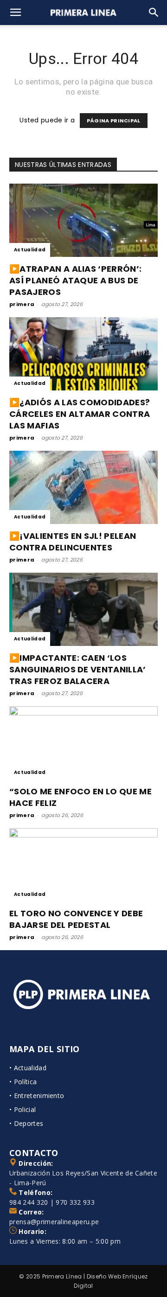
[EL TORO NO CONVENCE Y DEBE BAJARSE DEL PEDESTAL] (83, 864)
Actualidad (29, 249)
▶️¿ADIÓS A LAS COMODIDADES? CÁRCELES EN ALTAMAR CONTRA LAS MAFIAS (79, 413)
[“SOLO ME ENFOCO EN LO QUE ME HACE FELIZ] (83, 742)
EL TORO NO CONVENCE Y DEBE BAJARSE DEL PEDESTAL (76, 919)
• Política (23, 1081)
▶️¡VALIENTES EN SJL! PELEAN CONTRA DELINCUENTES (72, 541)
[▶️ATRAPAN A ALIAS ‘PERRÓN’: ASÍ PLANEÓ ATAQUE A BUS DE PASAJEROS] (83, 220)
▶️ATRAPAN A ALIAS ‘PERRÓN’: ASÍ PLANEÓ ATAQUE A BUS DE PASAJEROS (75, 280)
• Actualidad (27, 1067)
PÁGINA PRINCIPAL (114, 120)
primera (21, 304)
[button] (16, 12)
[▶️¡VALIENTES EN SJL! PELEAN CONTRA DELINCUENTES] (83, 487)
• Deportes (26, 1123)
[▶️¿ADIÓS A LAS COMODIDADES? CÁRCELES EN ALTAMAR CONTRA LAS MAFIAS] (83, 353)
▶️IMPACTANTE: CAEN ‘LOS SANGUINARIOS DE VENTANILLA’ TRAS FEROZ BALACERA (77, 669)
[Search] (154, 12)
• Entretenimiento (36, 1095)
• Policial (22, 1109)
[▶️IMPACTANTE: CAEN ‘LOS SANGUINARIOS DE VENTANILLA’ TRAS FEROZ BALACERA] (83, 609)
